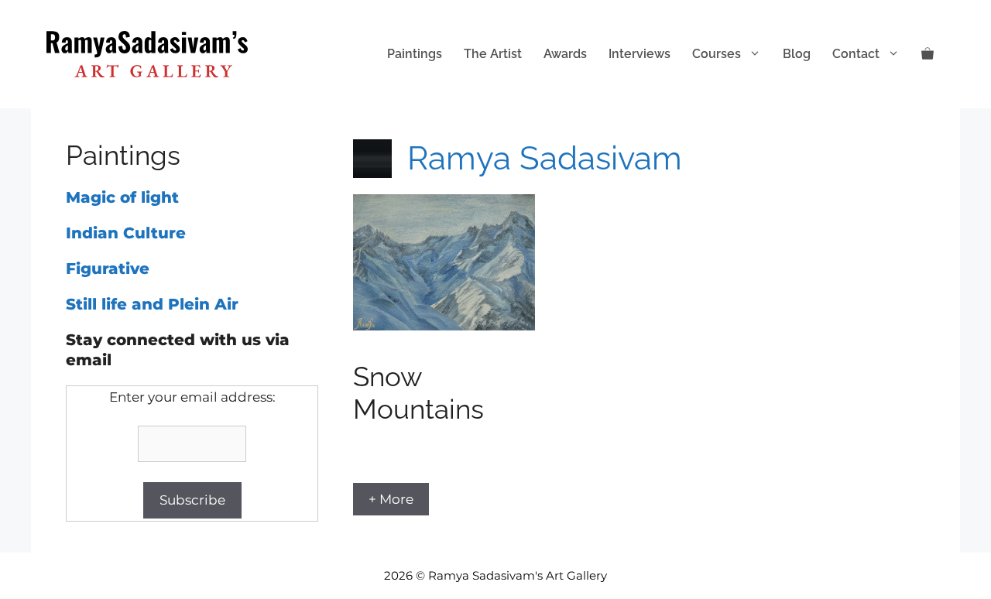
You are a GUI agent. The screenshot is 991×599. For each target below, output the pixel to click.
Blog (797, 53)
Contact (856, 53)
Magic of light (122, 197)
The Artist (493, 53)
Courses (716, 53)
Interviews (639, 53)
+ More (391, 499)
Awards (565, 53)
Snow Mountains (418, 393)
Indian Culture (126, 233)
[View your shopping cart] (927, 54)
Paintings (414, 53)
